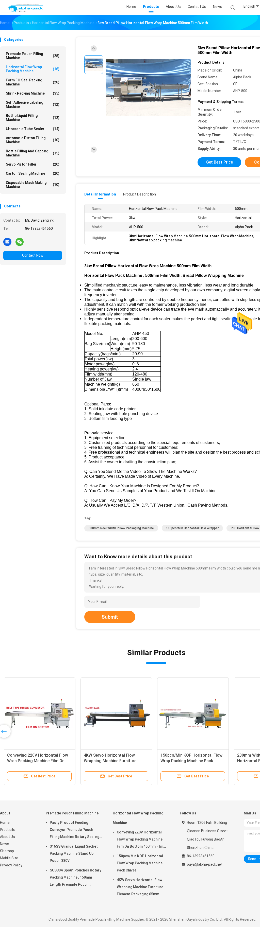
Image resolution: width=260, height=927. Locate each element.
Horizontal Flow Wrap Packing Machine (32, 69)
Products (7, 830)
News (4, 844)
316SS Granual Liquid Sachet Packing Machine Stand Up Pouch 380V (74, 853)
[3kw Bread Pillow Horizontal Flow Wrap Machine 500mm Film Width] (148, 88)
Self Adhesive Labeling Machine (32, 104)
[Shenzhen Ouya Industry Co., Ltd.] (22, 8)
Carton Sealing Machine (32, 173)
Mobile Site (9, 858)
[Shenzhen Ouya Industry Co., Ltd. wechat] (19, 242)
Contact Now (32, 255)
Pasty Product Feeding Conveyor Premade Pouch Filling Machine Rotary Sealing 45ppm (74, 830)
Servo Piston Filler (32, 164)
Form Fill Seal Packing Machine (32, 82)
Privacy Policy (11, 865)
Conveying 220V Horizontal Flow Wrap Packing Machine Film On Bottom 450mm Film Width (37, 761)
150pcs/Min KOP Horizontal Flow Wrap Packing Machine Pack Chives (191, 761)
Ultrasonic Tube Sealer (32, 129)
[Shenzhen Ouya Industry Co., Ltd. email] (7, 242)
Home (5, 823)
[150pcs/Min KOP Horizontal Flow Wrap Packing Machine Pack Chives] (193, 713)
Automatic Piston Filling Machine (32, 140)
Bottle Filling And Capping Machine (32, 153)
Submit (110, 617)
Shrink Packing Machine (32, 93)
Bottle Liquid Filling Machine (32, 118)
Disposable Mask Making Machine (32, 185)
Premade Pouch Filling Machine (32, 56)
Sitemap (7, 851)
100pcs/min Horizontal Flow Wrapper (192, 528)
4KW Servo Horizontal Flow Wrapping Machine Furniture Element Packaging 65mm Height (115, 761)
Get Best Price (219, 162)
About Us (7, 837)
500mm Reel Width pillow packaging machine (121, 528)
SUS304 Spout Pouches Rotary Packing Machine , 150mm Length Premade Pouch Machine (75, 878)
